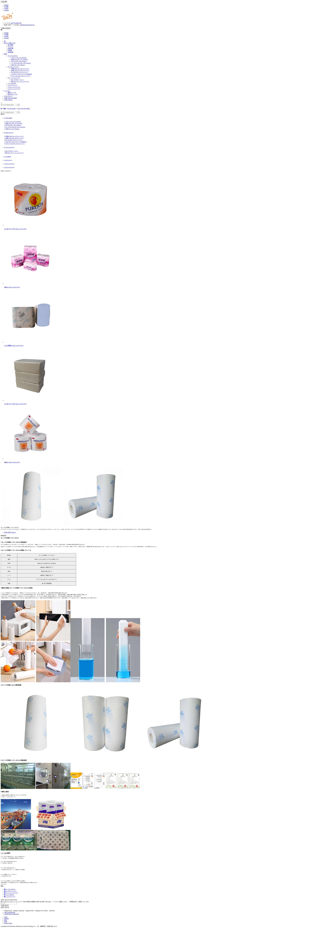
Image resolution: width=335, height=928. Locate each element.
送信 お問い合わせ (10, 532)
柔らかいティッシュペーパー (20, 81)
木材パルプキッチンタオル (19, 59)
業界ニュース (12, 92)
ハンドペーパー (12, 85)
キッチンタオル (12, 56)
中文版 (6, 6)
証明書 (10, 50)
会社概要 (10, 45)
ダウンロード (8, 96)
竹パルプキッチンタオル (19, 61)
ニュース (7, 90)
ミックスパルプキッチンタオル (21, 63)
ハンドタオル (12, 83)
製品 (5, 54)
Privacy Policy (8, 923)
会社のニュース (12, 94)
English (6, 5)
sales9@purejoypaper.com (27, 25)
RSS (5, 920)
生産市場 (10, 48)
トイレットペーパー (14, 87)
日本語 (3, 1)
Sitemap (6, 918)
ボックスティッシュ (17, 79)
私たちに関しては (9, 43)
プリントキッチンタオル (19, 57)
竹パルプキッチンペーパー (19, 72)
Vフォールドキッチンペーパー (20, 76)
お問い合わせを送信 (10, 98)
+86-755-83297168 (16, 23)
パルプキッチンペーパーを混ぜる (21, 74)
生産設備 (10, 52)
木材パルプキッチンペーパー (20, 70)
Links (5, 917)
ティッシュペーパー (14, 78)
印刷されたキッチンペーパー (20, 68)
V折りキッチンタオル (18, 65)
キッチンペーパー (13, 67)
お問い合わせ (8, 100)
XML (5, 921)
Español (6, 10)
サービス (10, 46)
